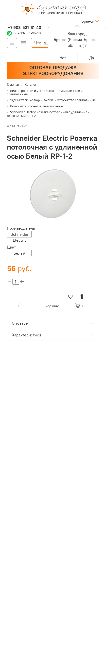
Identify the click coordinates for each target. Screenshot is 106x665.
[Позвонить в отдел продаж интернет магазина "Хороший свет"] (8, 21)
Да (91, 57)
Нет (62, 57)
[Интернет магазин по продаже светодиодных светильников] (53, 9)
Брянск (87, 21)
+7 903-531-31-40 (24, 27)
